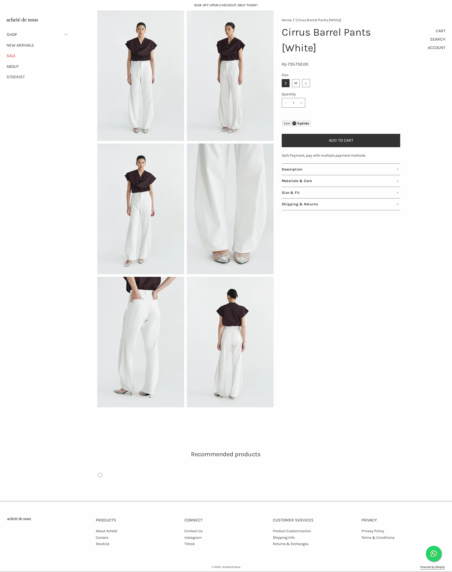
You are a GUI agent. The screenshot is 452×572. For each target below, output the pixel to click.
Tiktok (189, 544)
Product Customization (292, 531)
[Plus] (301, 102)
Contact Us (193, 531)
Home (287, 20)
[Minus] (285, 102)
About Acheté (106, 531)
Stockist (102, 544)
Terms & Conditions (377, 537)
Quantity (289, 94)
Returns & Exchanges (290, 544)
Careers (102, 537)
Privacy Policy (372, 531)
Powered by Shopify (432, 567)
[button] (37, 34)
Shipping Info (284, 537)
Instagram (193, 537)
